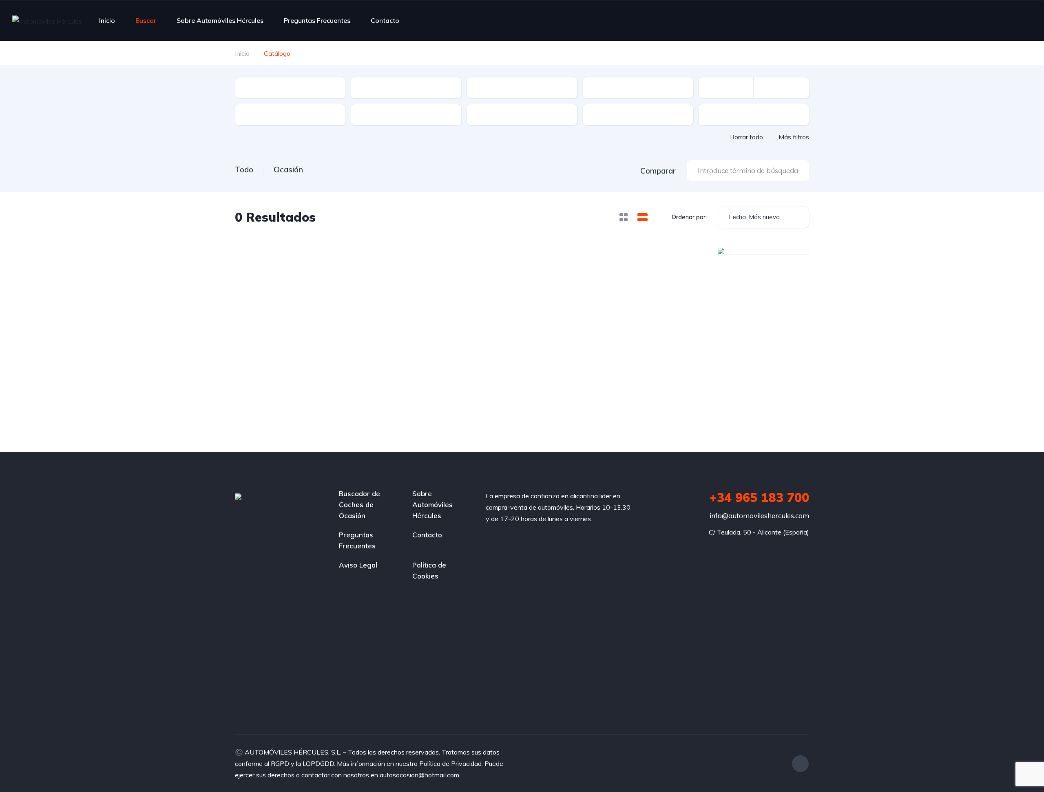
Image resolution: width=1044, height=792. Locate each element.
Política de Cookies (429, 570)
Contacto (385, 20)
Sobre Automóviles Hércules (220, 20)
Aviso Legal (358, 565)
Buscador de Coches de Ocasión (359, 504)
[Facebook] (800, 763)
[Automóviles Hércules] (47, 21)
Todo (244, 169)
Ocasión (288, 169)
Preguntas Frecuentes (317, 20)
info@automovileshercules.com (759, 515)
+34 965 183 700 (759, 497)
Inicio (107, 20)
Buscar (145, 20)
